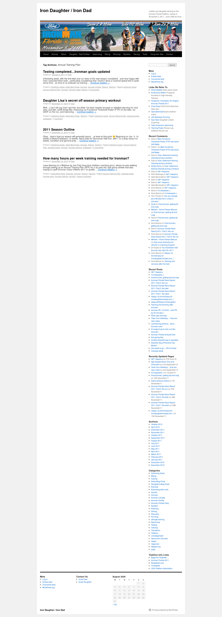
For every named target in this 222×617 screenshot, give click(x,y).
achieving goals (129, 87)
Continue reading (100, 82)
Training (112, 87)
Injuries (154, 492)
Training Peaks (157, 128)
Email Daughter (85, 582)
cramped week (157, 351)
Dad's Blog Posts (72, 87)
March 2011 (156, 454)
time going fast (157, 337)
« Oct (115, 604)
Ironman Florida (94, 87)
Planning (155, 508)
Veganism (155, 544)
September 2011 (158, 438)
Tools (145, 54)
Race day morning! (159, 315)
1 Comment (58, 118)
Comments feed (157, 79)
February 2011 (157, 457)
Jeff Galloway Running (160, 117)
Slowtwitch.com (157, 563)
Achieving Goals (58, 87)
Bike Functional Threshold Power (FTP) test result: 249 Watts (165, 141)
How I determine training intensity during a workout (164, 156)
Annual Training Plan (51, 89)
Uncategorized (157, 535)
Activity (54, 54)
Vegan (153, 541)
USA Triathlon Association (161, 568)
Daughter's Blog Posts (160, 484)
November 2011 (157, 432)
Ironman (83, 87)
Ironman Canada (158, 497)
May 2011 (155, 448)
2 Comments (94, 89)
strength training (157, 519)
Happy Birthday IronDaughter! (163, 302)
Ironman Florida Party (160, 503)
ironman (64, 89)
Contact (169, 54)
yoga (153, 549)
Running (116, 54)
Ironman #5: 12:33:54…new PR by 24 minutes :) (164, 311)
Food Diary (155, 106)
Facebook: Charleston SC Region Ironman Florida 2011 (165, 102)
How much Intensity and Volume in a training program (163, 243)
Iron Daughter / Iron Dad (66, 10)
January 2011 (156, 459)
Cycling (154, 478)
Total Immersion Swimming (162, 125)
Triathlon (154, 533)
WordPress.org (157, 81)
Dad (69, 74)
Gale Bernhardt (157, 111)
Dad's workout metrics (160, 380)
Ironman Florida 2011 (160, 560)
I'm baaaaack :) (157, 372)
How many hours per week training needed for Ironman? (86, 158)
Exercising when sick (159, 489)
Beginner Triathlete (159, 557)
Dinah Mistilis (156, 90)
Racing (137, 54)
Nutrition (127, 54)
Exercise (69, 173)
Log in (153, 73)
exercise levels (133, 116)
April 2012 (155, 427)
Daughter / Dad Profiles (79, 54)
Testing (154, 525)
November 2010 (157, 465)
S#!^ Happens (163, 171)
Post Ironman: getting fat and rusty (163, 224)
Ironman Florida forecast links (163, 334)
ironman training (75, 147)
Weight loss (156, 546)
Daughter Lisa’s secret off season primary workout (82, 100)
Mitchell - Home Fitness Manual (164, 209)
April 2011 (155, 451)
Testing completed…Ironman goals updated (76, 71)
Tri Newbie (155, 565)
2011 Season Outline (59, 129)
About (63, 54)
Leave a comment (84, 176)
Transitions (155, 530)
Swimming (97, 54)
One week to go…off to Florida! (163, 348)
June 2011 (155, 446)
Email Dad (83, 579)
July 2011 (155, 443)
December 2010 (157, 462)
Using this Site (156, 54)
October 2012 (156, 424)
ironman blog (48, 176)
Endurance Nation (158, 92)
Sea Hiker (155, 119)
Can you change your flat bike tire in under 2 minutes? (164, 199)
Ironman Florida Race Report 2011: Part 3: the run (163, 229)
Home (45, 54)
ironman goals (75, 89)
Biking (107, 54)
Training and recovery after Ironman (163, 262)
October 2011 (156, 435)
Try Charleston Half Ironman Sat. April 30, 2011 (164, 248)
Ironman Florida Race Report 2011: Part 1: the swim (163, 292)
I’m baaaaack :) (164, 190)
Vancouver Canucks (159, 538)
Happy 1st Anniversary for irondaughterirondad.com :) (162, 256)
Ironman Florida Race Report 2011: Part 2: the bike (163, 287)
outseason (47, 118)
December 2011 (157, 429)
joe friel (72, 176)
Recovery (155, 514)
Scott (153, 204)
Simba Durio (156, 166)
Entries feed (156, 76)
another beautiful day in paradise (164, 340)
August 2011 (156, 440)
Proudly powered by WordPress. (165, 610)
